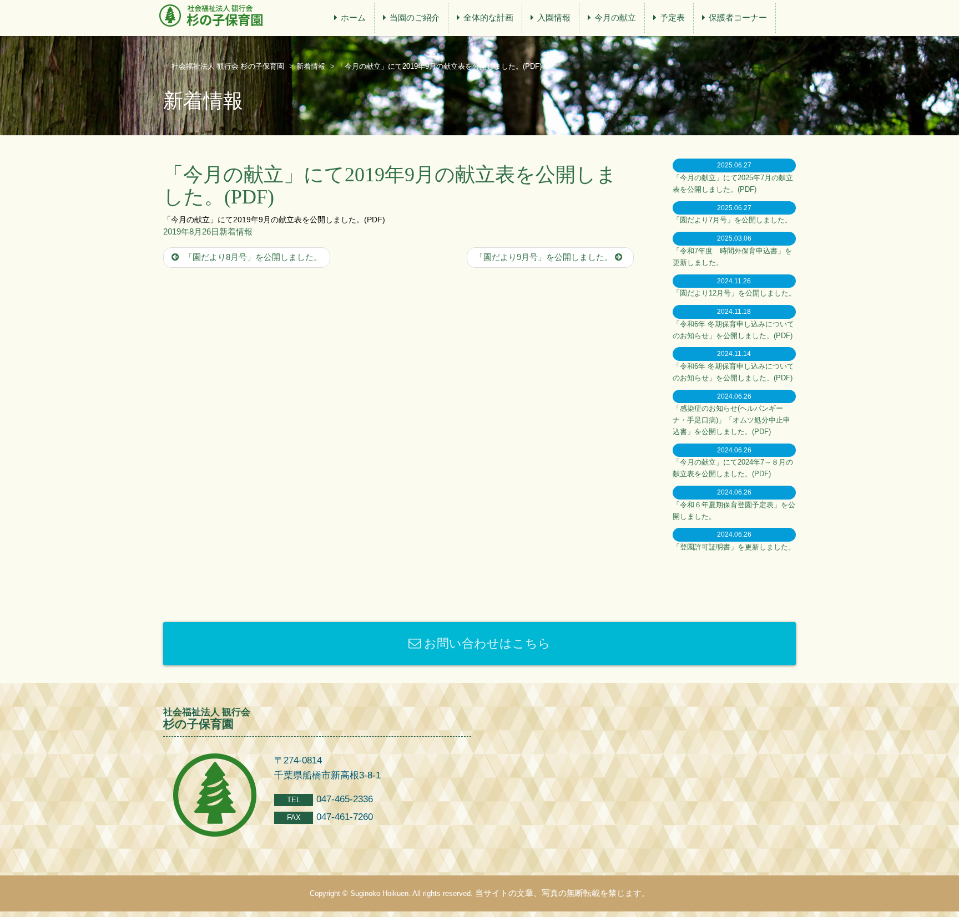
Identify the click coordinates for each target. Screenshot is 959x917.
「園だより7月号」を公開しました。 (732, 220)
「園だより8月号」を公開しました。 (252, 257)
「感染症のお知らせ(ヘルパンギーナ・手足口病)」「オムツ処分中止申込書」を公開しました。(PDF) (731, 420)
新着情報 (236, 231)
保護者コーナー (738, 17)
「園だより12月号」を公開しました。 (734, 293)
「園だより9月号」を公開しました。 (545, 257)
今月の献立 (615, 17)
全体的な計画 (488, 17)
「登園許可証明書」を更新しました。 (734, 547)
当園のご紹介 (415, 17)
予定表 (672, 17)
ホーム (353, 17)
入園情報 (554, 17)
